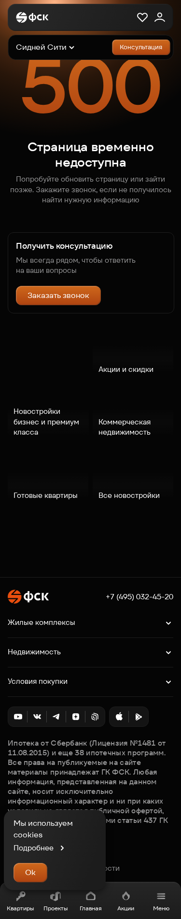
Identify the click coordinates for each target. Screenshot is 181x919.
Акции (125, 908)
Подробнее (34, 847)
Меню (161, 908)
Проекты (55, 908)
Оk (30, 872)
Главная (91, 908)
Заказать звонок (58, 295)
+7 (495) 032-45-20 (139, 597)
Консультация (141, 47)
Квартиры (20, 908)
